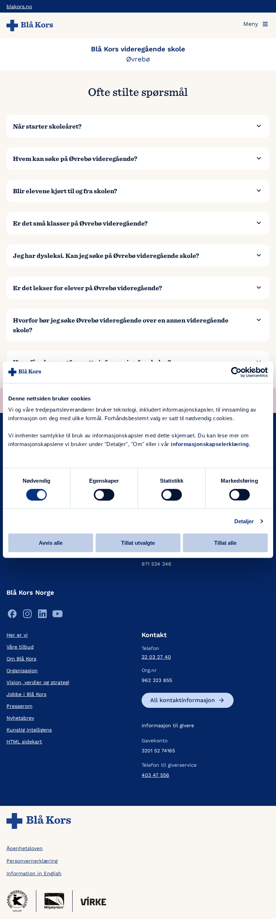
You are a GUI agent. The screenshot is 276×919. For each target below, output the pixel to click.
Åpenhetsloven (24, 848)
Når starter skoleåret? (47, 126)
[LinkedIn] (42, 615)
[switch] (104, 494)
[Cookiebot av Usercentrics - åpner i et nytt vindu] (236, 372)
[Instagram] (27, 615)
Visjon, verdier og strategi (37, 682)
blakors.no (19, 6)
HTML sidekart (24, 741)
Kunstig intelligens (29, 730)
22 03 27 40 (156, 657)
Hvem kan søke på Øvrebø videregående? (75, 158)
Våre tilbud (20, 647)
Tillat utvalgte (138, 543)
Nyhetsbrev (20, 718)
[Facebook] (12, 615)
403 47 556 (155, 775)
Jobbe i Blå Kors (26, 694)
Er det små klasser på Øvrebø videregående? (80, 223)
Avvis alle (51, 543)
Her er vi (17, 635)
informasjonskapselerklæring (210, 444)
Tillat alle (225, 543)
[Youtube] (57, 615)
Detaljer (244, 521)
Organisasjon (22, 670)
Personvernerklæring (32, 861)
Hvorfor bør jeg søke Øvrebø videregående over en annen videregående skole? (121, 325)
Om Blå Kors (21, 659)
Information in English (33, 873)
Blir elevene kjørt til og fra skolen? (65, 191)
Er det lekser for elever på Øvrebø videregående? (87, 288)
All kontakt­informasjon (182, 700)
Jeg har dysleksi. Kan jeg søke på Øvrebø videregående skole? (106, 255)
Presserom (19, 706)
